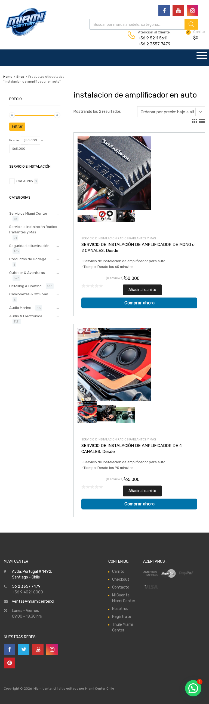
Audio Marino (20, 308)
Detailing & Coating (25, 286)
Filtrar (17, 126)
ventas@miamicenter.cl (33, 601)
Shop (20, 77)
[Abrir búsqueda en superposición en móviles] (143, 24)
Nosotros (120, 608)
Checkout (120, 579)
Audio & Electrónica (25, 316)
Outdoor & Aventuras (27, 273)
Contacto (120, 587)
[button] (193, 688)
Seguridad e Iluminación (29, 246)
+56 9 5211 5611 (151, 38)
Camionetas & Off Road (28, 294)
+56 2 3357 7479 (151, 44)
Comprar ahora (139, 302)
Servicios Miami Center (28, 213)
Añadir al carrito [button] (142, 289)
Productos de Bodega (27, 259)
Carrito (118, 571)
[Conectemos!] (164, 10)
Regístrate (121, 616)
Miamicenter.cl (44, 688)
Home (7, 77)
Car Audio (24, 181)
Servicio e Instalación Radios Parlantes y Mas (118, 238)
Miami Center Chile (99, 688)
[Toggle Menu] (201, 57)
